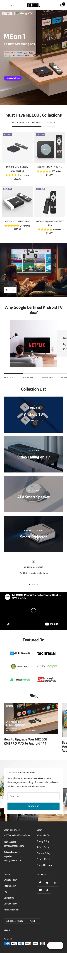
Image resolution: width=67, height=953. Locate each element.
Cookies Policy (10, 903)
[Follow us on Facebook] (40, 882)
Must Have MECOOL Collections (26, 122)
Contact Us (9, 897)
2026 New (50, 122)
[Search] (11, 5)
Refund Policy (43, 847)
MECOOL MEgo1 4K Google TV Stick (50, 223)
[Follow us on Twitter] (47, 882)
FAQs (6, 891)
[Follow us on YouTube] (40, 889)
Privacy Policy (43, 841)
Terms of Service (44, 859)
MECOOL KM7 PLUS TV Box (17, 221)
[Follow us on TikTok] (47, 889)
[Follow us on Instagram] (54, 882)
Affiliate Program (11, 909)
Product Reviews (44, 865)
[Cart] (61, 5)
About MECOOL (44, 835)
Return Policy (10, 885)
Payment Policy (43, 853)
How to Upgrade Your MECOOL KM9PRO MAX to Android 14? (25, 741)
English (32, 921)
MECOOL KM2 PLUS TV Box (49, 167)
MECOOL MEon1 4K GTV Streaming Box (17, 169)
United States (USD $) (14, 921)
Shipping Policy (10, 879)
